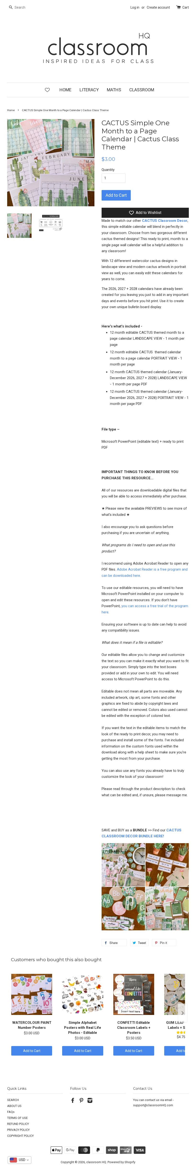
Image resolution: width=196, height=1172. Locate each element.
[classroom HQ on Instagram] (90, 1101)
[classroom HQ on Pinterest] (81, 1101)
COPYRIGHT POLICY (20, 1136)
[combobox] (19, 1160)
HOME (65, 89)
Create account (158, 7)
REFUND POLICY (18, 1124)
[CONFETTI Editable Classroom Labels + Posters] (133, 994)
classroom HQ (96, 1162)
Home (11, 110)
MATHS (114, 89)
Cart (185, 7)
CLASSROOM (141, 89)
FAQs (11, 1112)
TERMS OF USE (17, 1118)
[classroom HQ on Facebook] (72, 1101)
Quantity (108, 170)
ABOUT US (14, 1106)
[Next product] (182, 1013)
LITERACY (89, 89)
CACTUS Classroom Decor (164, 220)
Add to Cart (31, 1051)
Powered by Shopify (121, 1162)
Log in (135, 7)
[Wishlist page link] (47, 89)
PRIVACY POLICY (18, 1130)
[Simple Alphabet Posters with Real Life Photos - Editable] (82, 994)
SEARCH (13, 1100)
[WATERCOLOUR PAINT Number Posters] (31, 994)
